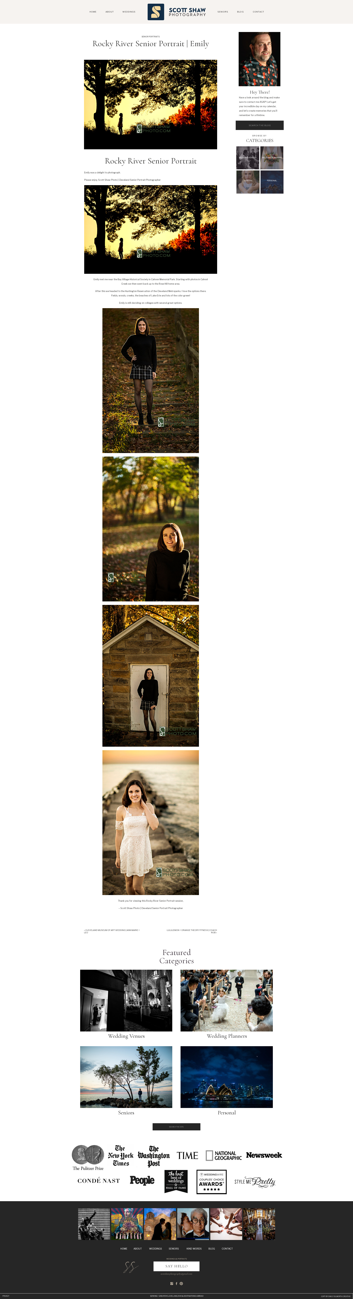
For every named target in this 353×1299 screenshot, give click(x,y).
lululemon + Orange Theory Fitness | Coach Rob (192, 931)
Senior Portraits (151, 36)
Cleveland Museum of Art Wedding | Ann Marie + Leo (112, 931)
